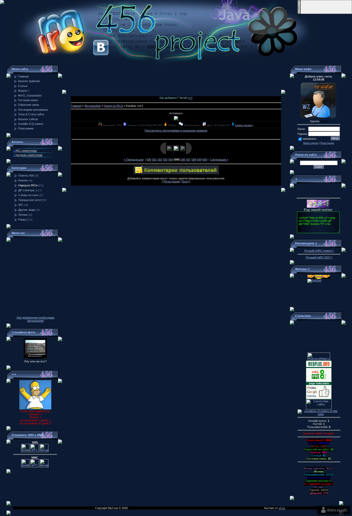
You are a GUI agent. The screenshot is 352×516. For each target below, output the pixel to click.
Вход (185, 181)
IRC (20, 204)
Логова (22, 214)
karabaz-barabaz (244, 125)
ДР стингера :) (27, 190)
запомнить (309, 138)
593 (165, 159)
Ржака (22, 219)
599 (199, 159)
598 (193, 159)
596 (183, 159)
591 (154, 159)
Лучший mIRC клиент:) (319, 250)
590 (149, 159)
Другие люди (26, 209)
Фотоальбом (93, 105)
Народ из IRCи (27, 185)
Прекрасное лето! (29, 200)
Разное (23, 180)
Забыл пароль (310, 143)
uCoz (282, 508)
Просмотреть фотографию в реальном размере (176, 130)
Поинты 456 (26, 175)
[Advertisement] (176, 76)
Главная (76, 105)
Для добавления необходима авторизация (35, 319)
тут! (190, 97)
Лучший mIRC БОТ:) (319, 257)
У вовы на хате (28, 195)
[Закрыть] (298, 12)
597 (188, 159)
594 (170, 159)
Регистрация (171, 181)
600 (204, 159)
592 (159, 159)
